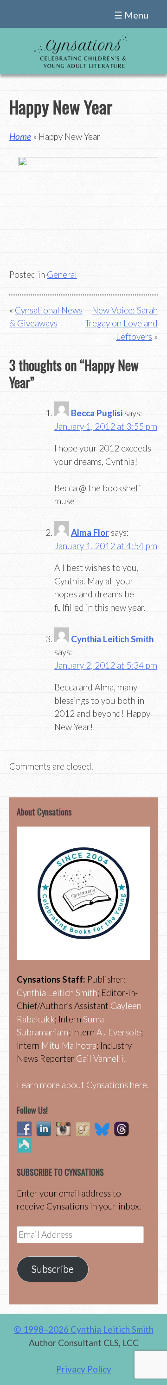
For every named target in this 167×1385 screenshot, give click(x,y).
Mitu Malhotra (68, 1045)
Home (20, 136)
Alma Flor (90, 532)
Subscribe (52, 1269)
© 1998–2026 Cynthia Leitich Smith (84, 1329)
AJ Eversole (118, 1032)
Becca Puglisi (96, 412)
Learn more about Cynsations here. (83, 1084)
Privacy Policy (83, 1369)
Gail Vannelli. (100, 1058)
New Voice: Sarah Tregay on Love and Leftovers (121, 323)
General (62, 274)
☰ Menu (131, 14)
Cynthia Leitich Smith (112, 638)
